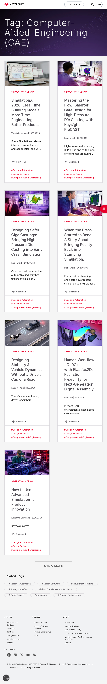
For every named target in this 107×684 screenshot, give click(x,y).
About (66, 617)
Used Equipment (13, 639)
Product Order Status (42, 632)
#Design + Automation (22, 170)
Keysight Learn (13, 635)
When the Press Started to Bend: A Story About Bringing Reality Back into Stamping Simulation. (78, 244)
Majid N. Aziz (17, 388)
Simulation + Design (22, 91)
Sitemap (52, 664)
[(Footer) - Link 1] (9, 655)
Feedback (14, 667)
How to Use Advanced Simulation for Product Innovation (23, 499)
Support (36, 617)
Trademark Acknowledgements (80, 664)
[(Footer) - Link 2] (15, 655)
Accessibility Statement (30, 667)
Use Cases (11, 628)
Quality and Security (73, 630)
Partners (10, 643)
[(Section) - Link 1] (27, 73)
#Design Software (20, 174)
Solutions (10, 632)
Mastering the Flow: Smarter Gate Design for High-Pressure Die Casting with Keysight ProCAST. (78, 115)
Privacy (43, 664)
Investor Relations (72, 626)
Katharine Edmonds (20, 517)
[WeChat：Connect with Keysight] (34, 655)
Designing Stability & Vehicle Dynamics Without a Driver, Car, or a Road (26, 370)
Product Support (40, 623)
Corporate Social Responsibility (77, 633)
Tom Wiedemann (19, 133)
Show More (53, 565)
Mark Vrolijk (69, 138)
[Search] (92, 4)
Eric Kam (68, 397)
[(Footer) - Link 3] (22, 655)
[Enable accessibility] (6, 678)
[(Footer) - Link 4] (28, 655)
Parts (36, 635)
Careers (68, 643)
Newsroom (69, 623)
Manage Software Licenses (41, 627)
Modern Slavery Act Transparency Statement (78, 638)
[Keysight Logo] (15, 4)
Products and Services (12, 624)
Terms (61, 664)
